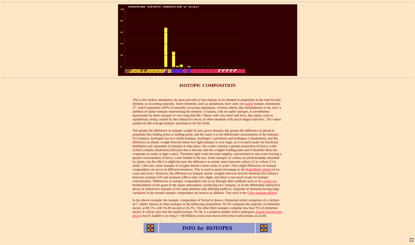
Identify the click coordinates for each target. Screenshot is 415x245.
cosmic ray (269, 181)
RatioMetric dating (258, 169)
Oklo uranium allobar (261, 193)
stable (249, 104)
